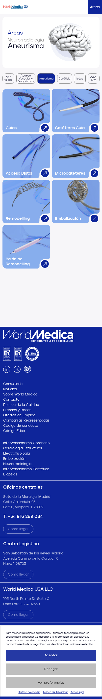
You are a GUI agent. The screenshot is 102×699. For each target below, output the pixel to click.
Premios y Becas (17, 410)
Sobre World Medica (20, 394)
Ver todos (8, 78)
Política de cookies (29, 692)
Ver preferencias (51, 682)
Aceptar (51, 655)
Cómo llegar (18, 529)
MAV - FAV (94, 78)
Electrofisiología (16, 453)
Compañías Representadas (26, 420)
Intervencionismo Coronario (26, 443)
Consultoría (13, 384)
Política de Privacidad (55, 692)
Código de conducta (20, 426)
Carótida (64, 78)
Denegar (51, 669)
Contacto (11, 399)
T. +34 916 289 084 (23, 516)
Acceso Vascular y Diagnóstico (26, 78)
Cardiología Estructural (22, 448)
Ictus (79, 78)
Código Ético (14, 431)
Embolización (14, 459)
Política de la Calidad (21, 405)
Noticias (10, 389)
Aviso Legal (77, 692)
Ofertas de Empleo (19, 415)
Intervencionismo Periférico (26, 469)
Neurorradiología (17, 464)
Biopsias (10, 474)
